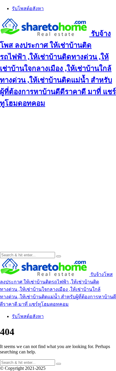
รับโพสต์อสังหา (28, 8)
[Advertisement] (58, 173)
